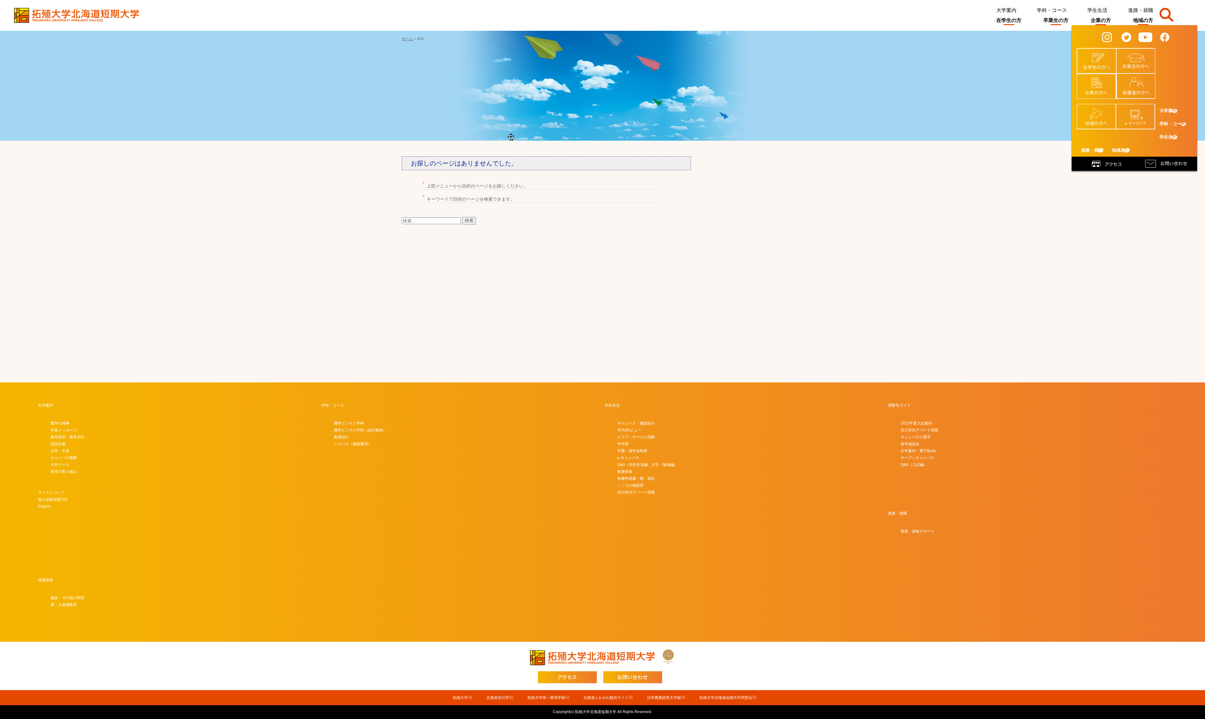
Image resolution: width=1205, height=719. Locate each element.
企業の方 (1101, 20)
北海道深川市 (497, 698)
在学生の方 (1008, 20)
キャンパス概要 (64, 458)
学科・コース (1052, 10)
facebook (1169, 36)
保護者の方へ (1140, 79)
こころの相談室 (630, 485)
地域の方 (1143, 20)
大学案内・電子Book (918, 451)
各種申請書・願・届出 (636, 478)
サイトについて (51, 492)
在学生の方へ (1100, 54)
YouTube (1149, 36)
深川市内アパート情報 (636, 492)
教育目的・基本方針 (67, 437)
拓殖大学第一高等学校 (546, 698)
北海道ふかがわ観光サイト (606, 698)
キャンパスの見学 (916, 437)
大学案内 (1006, 10)
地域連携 (45, 580)
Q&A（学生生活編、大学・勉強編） (647, 464)
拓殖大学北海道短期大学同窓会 (725, 698)
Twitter (1130, 36)
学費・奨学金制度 (632, 451)
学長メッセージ (64, 430)
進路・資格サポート (918, 531)
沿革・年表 (60, 451)
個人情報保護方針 (53, 499)
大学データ (60, 464)
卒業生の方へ (1139, 54)
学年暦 (623, 444)
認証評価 (58, 444)
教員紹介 (341, 437)
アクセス (1108, 163)
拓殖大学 (460, 698)
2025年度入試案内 (916, 423)
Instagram (1112, 36)
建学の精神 (60, 423)
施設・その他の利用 (67, 598)
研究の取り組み (64, 471)
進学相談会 (910, 444)
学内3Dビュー (629, 430)
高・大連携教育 (64, 605)
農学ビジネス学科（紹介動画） (360, 430)
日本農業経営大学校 (664, 698)
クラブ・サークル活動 (636, 437)
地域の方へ (1100, 110)
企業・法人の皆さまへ (1099, 82)
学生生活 (1097, 10)
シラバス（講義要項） (353, 444)
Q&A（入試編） (914, 464)
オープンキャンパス (918, 458)
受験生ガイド (899, 405)
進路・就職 (1140, 10)
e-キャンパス (1139, 110)
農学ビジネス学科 (349, 423)
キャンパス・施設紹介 (636, 423)
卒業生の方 (1055, 20)
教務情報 (624, 471)
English (44, 506)
